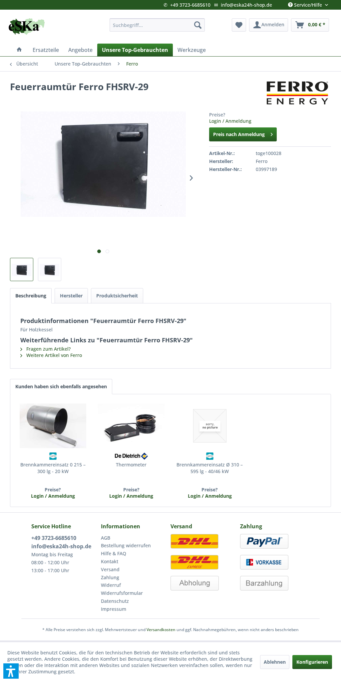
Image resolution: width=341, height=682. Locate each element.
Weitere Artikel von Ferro (53, 355)
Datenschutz (115, 601)
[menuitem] (157, 25)
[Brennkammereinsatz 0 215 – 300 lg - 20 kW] (53, 426)
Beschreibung (30, 295)
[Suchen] (198, 25)
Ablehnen (275, 662)
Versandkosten (161, 629)
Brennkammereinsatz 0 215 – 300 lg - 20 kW (53, 467)
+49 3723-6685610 (190, 5)
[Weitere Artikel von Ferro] (299, 93)
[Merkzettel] (239, 25)
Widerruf (111, 585)
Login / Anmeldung (230, 121)
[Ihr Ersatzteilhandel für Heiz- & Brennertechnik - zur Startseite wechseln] (27, 26)
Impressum (113, 609)
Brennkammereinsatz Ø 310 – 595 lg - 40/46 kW (209, 467)
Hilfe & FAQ (113, 553)
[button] (11, 671)
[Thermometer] (131, 426)
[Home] (19, 50)
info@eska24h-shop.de (246, 5)
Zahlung (110, 577)
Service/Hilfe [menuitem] (308, 3)
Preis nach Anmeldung (239, 134)
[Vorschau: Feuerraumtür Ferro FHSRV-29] (21, 269)
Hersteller (71, 295)
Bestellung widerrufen (126, 545)
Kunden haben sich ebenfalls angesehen (61, 386)
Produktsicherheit (117, 295)
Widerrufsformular (122, 593)
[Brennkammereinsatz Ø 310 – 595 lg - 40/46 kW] (209, 426)
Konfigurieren (312, 662)
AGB (105, 538)
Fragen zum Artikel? (48, 349)
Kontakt (109, 561)
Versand (110, 569)
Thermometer (131, 464)
